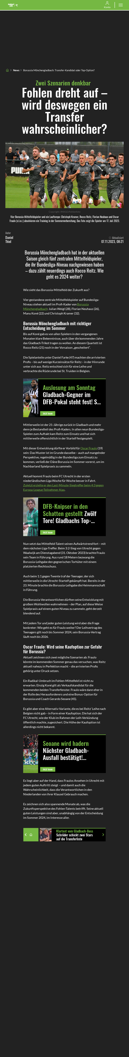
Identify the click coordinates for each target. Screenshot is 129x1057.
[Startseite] (7, 70)
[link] (13, 5)
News (16, 70)
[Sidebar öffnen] (121, 5)
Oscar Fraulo (88, 448)
